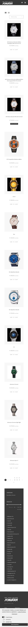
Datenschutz (17, 607)
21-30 (17, 478)
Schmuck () (10, 558)
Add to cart (14, 49)
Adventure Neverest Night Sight (14, 422)
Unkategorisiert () (11, 573)
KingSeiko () (10, 538)
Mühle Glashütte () (11, 547)
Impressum (14, 614)
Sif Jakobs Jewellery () (11, 562)
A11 (14, 347)
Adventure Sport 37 (14, 460)
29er (14, 234)
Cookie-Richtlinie (22, 612)
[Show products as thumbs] (5, 13)
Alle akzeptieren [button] (15, 624)
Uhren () (9, 569)
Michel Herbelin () (11, 542)
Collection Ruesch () (11, 527)
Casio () (9, 520)
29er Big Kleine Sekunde (14, 272)
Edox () (9, 529)
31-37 (19, 478)
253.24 (14, 196)
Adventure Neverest (14, 384)
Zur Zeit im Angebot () (11, 579)
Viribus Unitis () (10, 575)
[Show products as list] (9, 13)
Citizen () (9, 525)
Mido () (9, 545)
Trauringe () (10, 566)
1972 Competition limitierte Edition (14, 159)
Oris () (9, 553)
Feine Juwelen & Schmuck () (13, 534)
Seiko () (9, 560)
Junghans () (10, 536)
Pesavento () (10, 555)
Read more (14, 123)
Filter (19, 509)
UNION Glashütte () (11, 571)
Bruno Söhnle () (10, 518)
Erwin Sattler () (10, 531)
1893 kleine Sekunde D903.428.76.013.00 (14, 116)
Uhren (5, 607)
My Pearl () (9, 549)
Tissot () (9, 564)
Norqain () (9, 551)
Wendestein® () (10, 577)
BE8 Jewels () (10, 516)
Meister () (9, 540)
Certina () (9, 523)
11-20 (14, 478)
